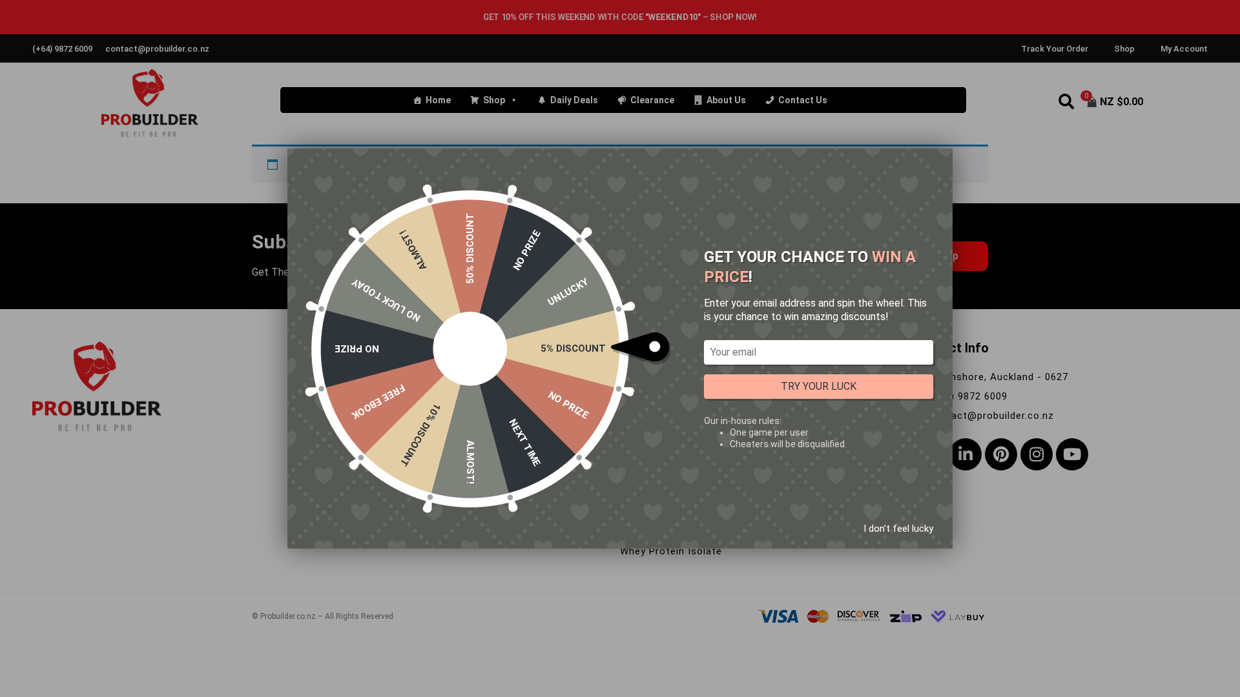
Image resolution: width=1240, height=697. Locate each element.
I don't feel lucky (898, 528)
